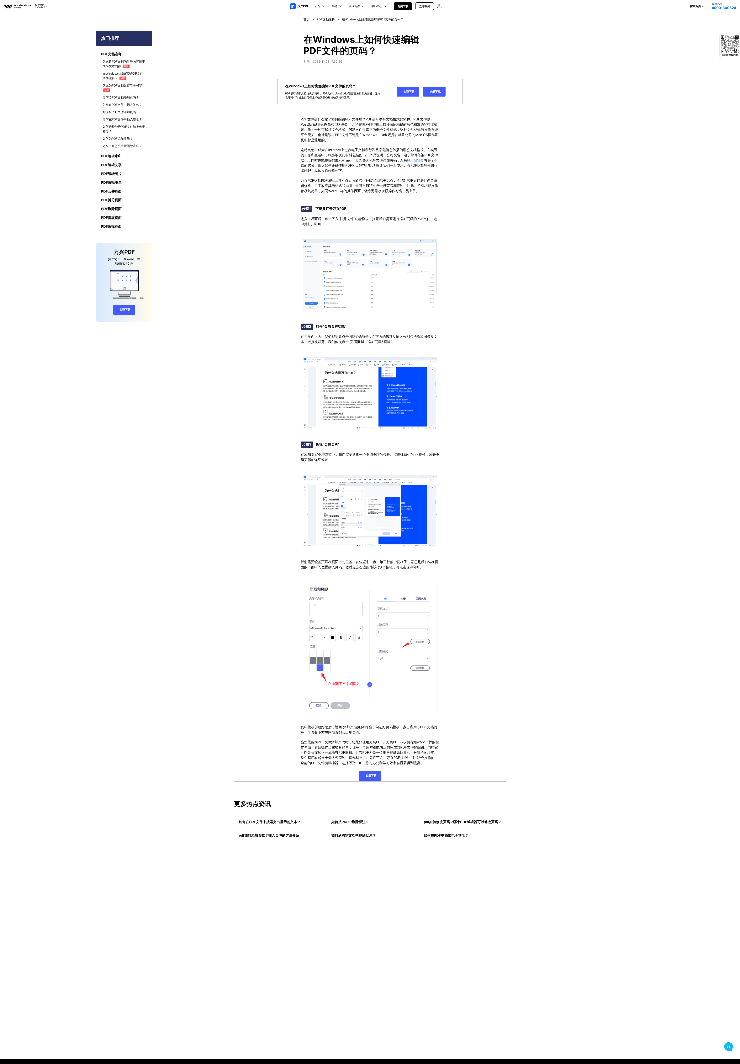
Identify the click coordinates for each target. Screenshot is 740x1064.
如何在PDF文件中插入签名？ (122, 119)
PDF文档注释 (326, 19)
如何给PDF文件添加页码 (119, 112)
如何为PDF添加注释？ (118, 138)
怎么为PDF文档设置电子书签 (122, 87)
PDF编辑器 (415, 160)
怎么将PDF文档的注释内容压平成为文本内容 (124, 64)
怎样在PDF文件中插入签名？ (122, 105)
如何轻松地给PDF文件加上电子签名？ (124, 129)
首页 (307, 19)
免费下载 (403, 6)
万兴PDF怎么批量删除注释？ (122, 146)
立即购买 (424, 6)
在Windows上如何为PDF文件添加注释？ (123, 75)
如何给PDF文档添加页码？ (121, 97)
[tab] (124, 54)
